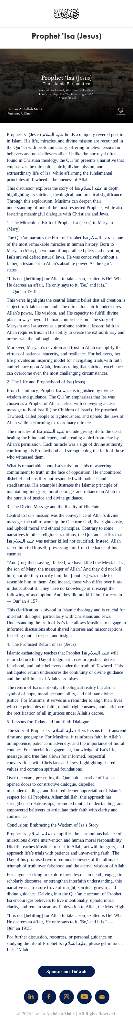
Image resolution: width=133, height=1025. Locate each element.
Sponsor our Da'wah (66, 971)
